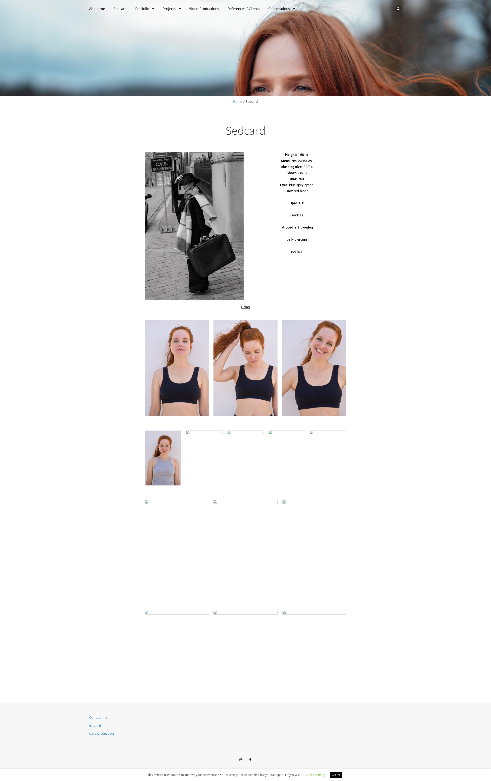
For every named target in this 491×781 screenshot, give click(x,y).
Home (237, 101)
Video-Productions (204, 8)
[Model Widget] (240, 759)
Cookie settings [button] (315, 775)
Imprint (95, 725)
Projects (169, 8)
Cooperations (279, 8)
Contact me (98, 717)
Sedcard (120, 8)
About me (97, 8)
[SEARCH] (398, 8)
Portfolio (142, 8)
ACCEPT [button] (336, 775)
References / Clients (244, 8)
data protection (101, 733)
